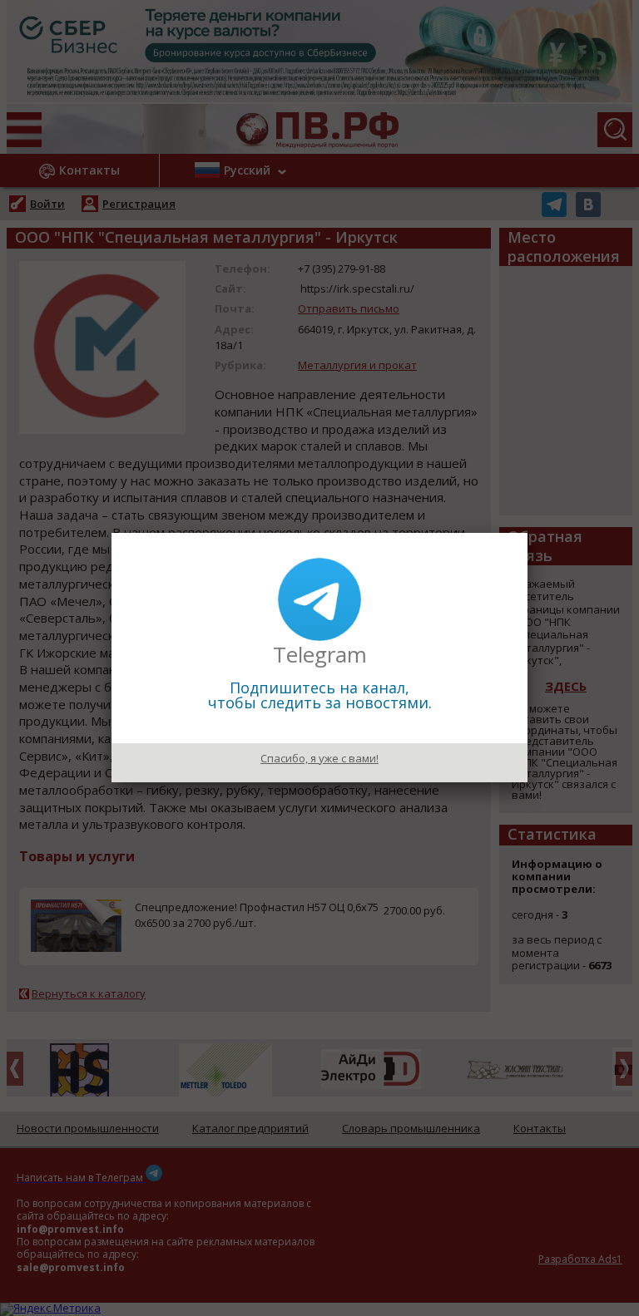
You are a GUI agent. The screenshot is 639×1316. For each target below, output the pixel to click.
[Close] (527, 533)
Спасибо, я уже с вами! (319, 758)
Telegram (320, 654)
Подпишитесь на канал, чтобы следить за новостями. (320, 695)
